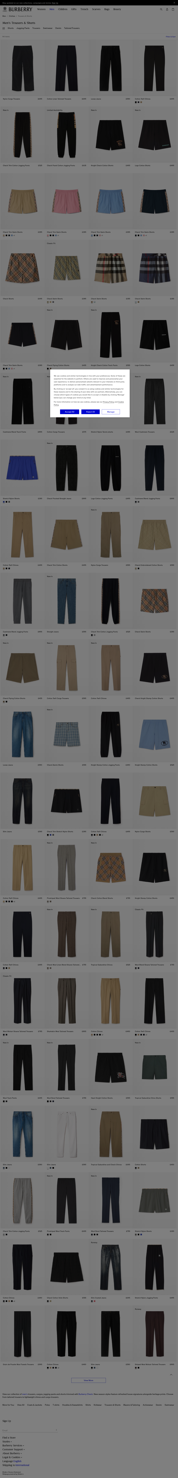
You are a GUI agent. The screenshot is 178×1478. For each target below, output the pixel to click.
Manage (111, 411)
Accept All (69, 411)
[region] (90, 393)
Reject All (90, 411)
